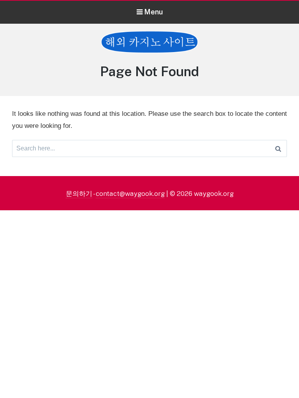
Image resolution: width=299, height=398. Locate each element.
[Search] (278, 148)
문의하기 (79, 193)
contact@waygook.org (130, 193)
